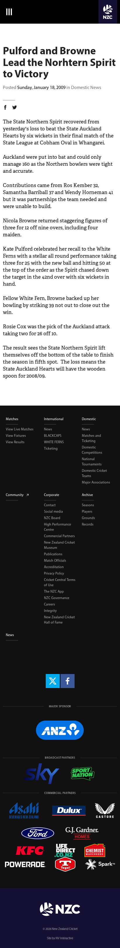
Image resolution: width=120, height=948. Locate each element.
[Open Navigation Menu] (8, 12)
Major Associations (96, 482)
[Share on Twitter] (14, 108)
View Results (15, 442)
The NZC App (54, 591)
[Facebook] (68, 681)
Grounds (88, 518)
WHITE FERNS (54, 442)
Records (87, 524)
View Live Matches (19, 429)
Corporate (51, 495)
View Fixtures (16, 436)
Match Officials (55, 560)
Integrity (50, 611)
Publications (53, 554)
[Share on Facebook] (5, 108)
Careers (49, 604)
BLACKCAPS (52, 436)
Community (15, 495)
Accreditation (54, 567)
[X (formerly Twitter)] (53, 681)
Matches (12, 419)
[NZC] (107, 12)
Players (87, 511)
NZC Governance (56, 598)
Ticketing (51, 448)
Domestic (89, 419)
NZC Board (52, 518)
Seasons (88, 505)
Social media (53, 511)
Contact (50, 505)
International (53, 419)
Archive (87, 495)
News (48, 429)
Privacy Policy (54, 573)
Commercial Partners (59, 536)
